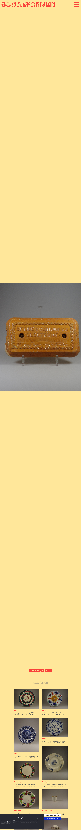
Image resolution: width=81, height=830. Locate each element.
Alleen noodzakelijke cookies (52, 818)
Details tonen (3, 826)
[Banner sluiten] (63, 814)
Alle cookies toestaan (52, 815)
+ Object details (35, 670)
